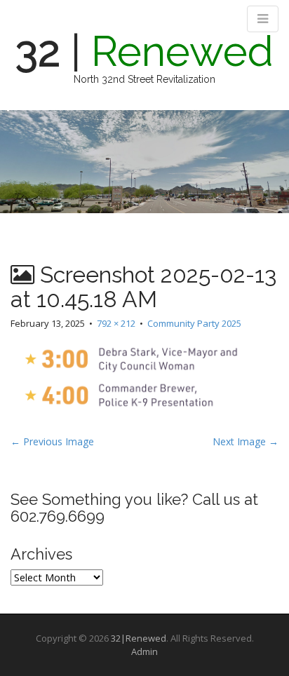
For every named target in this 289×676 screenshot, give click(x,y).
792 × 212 (116, 323)
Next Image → (245, 441)
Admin (144, 651)
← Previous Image (52, 441)
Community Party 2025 (194, 323)
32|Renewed (138, 638)
